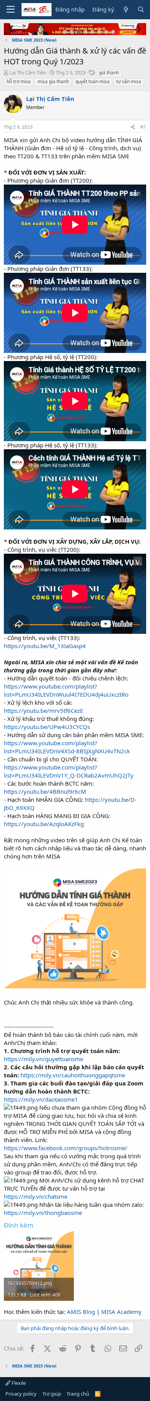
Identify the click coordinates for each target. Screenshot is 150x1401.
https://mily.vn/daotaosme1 (41, 1099)
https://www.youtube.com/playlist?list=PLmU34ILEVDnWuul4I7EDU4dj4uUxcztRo (66, 690)
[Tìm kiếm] (140, 9)
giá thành (109, 72)
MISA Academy (121, 1311)
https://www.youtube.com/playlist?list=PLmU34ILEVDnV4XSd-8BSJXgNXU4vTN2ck (67, 747)
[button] (11, 9)
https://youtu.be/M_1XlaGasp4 (45, 646)
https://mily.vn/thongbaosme (43, 1212)
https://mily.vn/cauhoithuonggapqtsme (72, 1075)
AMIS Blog (81, 1311)
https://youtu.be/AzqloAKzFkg (44, 824)
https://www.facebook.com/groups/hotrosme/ (65, 1148)
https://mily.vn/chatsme (35, 1196)
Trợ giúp (51, 1393)
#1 (143, 127)
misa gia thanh (53, 81)
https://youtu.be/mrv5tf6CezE (43, 710)
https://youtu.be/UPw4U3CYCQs (47, 727)
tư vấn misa (128, 81)
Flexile (18, 1382)
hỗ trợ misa (19, 81)
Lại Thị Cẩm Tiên (27, 72)
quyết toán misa (92, 81)
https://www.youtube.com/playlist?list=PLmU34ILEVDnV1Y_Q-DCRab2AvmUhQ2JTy (68, 771)
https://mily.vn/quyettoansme (43, 1059)
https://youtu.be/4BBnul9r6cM (45, 791)
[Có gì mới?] (125, 9)
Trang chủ (78, 1393)
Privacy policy (21, 1393)
